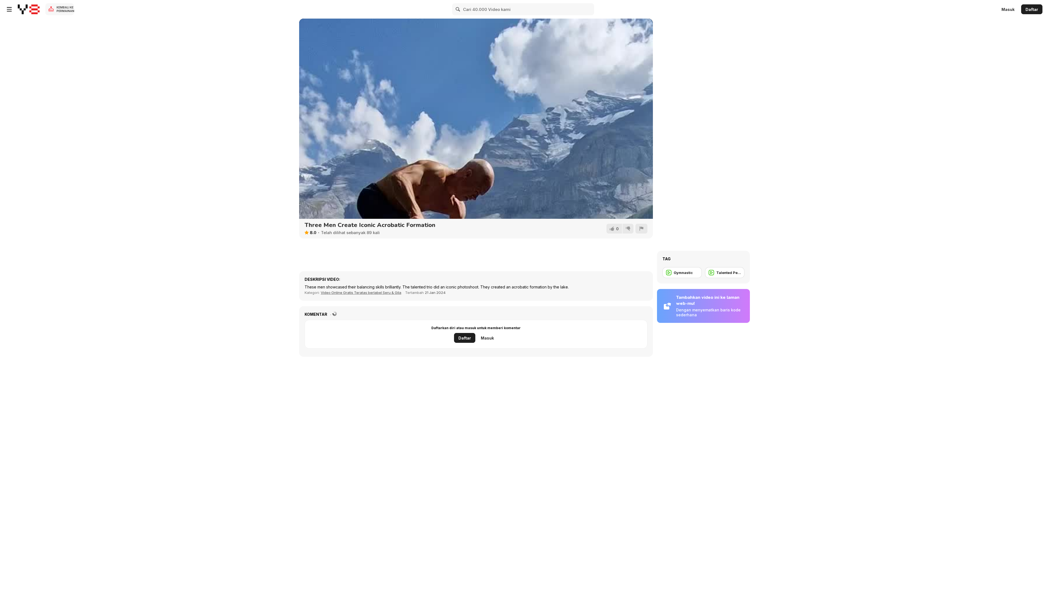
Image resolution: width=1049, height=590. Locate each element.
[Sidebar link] (9, 9)
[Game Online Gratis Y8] (28, 9)
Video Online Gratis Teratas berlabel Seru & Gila (361, 292)
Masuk (1008, 9)
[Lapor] (641, 229)
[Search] (458, 9)
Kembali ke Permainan (65, 9)
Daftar (1032, 9)
